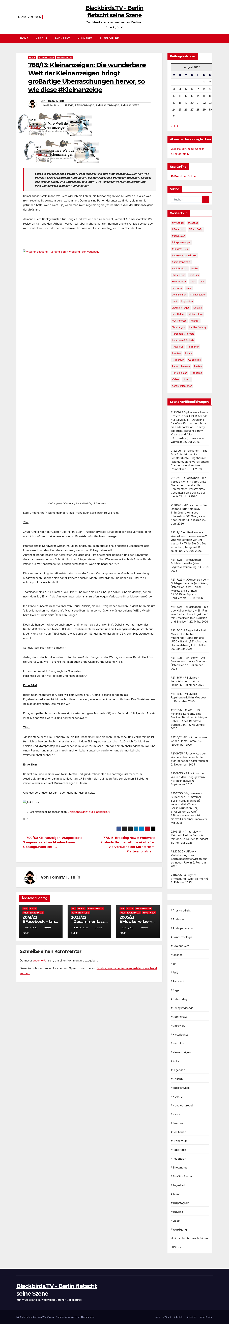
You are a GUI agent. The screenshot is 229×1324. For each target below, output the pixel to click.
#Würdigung (179, 1229)
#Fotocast (177, 981)
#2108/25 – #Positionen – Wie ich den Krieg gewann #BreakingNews (188, 777)
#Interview (178, 1043)
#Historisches (180, 1034)
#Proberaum (179, 1141)
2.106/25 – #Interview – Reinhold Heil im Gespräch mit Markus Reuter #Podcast (189, 835)
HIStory (176, 1247)
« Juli (174, 126)
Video (175, 379)
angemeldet (40, 960)
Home (24, 38)
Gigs (202, 281)
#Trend (175, 1194)
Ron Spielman (179, 372)
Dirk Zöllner (178, 275)
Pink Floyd (178, 346)
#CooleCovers (180, 946)
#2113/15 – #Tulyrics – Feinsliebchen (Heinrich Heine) (186, 681)
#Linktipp (177, 1079)
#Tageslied (178, 1185)
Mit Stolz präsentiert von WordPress (35, 1317)
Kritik (174, 301)
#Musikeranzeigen (107, 105)
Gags (193, 281)
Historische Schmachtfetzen (189, 1238)
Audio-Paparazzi (181, 262)
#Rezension (178, 1158)
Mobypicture (196, 314)
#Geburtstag (179, 999)
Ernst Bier (194, 275)
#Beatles (193, 222)
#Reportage (178, 1149)
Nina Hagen (178, 327)
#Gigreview (178, 1025)
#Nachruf (177, 1096)
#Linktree (84, 38)
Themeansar (87, 1317)
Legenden (187, 301)
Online (183, 176)
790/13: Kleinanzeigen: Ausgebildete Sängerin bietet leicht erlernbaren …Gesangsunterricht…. (52, 842)
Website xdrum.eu (182, 148)
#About (41, 38)
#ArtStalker (178, 222)
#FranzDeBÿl (196, 229)
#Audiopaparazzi (182, 928)
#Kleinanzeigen (46, 58)
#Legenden (178, 1070)
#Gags (32, 58)
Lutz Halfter (178, 314)
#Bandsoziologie (181, 937)
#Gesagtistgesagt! (182, 1008)
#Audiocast (178, 919)
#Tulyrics (177, 1211)
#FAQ (174, 972)
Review (198, 366)
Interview (177, 288)
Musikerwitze (179, 320)
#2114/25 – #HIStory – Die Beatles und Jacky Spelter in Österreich (189, 661)
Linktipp (197, 307)
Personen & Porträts (183, 333)
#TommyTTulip (180, 248)
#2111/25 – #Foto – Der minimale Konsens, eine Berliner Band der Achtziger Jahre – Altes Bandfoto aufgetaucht (189, 717)
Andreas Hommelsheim (184, 255)
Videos (187, 379)
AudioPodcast (179, 268)
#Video (175, 1220)
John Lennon (179, 294)
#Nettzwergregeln (33, 913)
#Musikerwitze (64, 58)
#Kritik (175, 1061)
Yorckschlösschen (182, 385)
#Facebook (178, 229)
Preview (176, 353)
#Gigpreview (179, 1017)
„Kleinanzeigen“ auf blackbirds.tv (89, 811)
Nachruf (195, 320)
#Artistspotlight (180, 910)
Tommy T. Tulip (55, 100)
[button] (212, 38)
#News (175, 1114)
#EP (25, 909)
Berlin (194, 268)
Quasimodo (194, 359)
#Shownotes (179, 1167)
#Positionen (149, 913)
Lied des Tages (180, 307)
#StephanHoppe (181, 242)
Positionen (193, 346)
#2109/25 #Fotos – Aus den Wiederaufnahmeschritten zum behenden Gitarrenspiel (189, 757)
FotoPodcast (179, 281)
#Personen (178, 1123)
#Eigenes (177, 954)
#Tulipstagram (180, 1203)
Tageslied (196, 372)
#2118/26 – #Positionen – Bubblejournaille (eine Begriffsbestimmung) (187, 563)
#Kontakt (62, 38)
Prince (188, 353)
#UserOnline (109, 38)
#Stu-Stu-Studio (80, 913)
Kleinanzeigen (198, 294)
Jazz (188, 288)
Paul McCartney (197, 327)
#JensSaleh (178, 235)
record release (181, 366)
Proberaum (178, 359)
